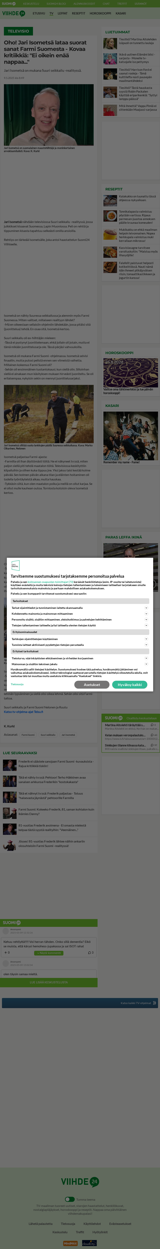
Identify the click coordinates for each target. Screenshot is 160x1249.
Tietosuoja (17, 684)
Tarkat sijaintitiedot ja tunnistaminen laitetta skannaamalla (47, 607)
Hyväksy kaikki (130, 684)
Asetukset (92, 684)
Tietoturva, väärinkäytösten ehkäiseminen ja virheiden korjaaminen (52, 658)
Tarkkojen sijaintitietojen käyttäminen (35, 638)
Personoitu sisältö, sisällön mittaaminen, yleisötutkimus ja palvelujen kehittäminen (62, 619)
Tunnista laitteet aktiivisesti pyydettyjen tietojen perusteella (48, 644)
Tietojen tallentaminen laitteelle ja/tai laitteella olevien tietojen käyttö (54, 625)
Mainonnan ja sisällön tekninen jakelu (34, 664)
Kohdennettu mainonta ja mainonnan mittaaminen (42, 613)
